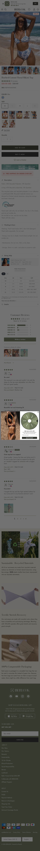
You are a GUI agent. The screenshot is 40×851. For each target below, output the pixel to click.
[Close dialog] (38, 412)
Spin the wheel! (29, 437)
